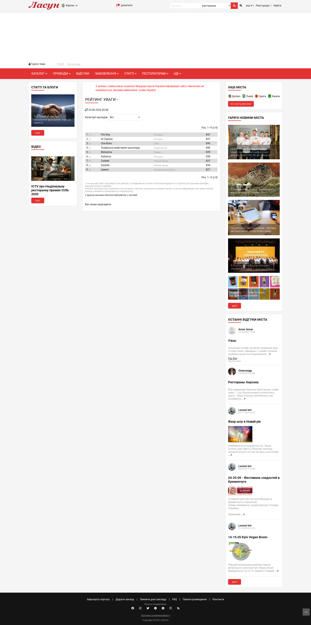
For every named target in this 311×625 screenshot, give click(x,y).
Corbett (105, 160)
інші (37, 132)
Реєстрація (262, 5)
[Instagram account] (140, 608)
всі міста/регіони (241, 103)
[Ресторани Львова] (244, 96)
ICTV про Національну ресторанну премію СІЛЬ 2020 (50, 190)
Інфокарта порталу (98, 599)
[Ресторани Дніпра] (230, 96)
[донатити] (118, 6)
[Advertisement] (155, 35)
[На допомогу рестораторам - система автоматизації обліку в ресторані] (254, 234)
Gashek (105, 165)
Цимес (105, 169)
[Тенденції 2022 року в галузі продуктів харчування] (254, 298)
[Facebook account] (132, 608)
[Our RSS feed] (178, 608)
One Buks (106, 143)
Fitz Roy (105, 134)
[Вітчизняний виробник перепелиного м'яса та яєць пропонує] (254, 195)
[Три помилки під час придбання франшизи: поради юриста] (53, 125)
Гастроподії (74, 64)
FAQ (174, 599)
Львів (249, 96)
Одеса (262, 96)
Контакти (218, 599)
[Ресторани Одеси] (257, 96)
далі (234, 305)
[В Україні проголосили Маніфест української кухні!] (254, 271)
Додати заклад (125, 599)
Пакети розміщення (195, 599)
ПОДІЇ (60, 64)
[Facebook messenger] (155, 608)
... (268, 354)
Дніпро (236, 96)
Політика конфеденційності (155, 615)
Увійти (277, 5)
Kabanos (106, 156)
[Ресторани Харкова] (270, 96)
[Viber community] (170, 608)
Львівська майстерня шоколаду (120, 147)
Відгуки (82, 73)
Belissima (106, 152)
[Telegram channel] (163, 608)
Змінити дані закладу (153, 599)
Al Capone (107, 139)
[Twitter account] (147, 608)
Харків (276, 96)
